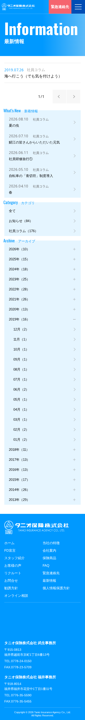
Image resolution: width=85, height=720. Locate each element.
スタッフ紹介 (14, 558)
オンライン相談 (16, 595)
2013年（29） (19, 500)
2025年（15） (19, 259)
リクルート (12, 573)
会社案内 (49, 550)
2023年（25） (19, 279)
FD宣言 (10, 550)
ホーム (9, 543)
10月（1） (21, 349)
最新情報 (49, 580)
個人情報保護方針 (56, 588)
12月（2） (21, 329)
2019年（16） (19, 319)
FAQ (46, 565)
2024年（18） (19, 269)
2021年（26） (19, 299)
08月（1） (21, 369)
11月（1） (21, 339)
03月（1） (21, 419)
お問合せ (11, 580)
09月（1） (21, 359)
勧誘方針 (11, 588)
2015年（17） (19, 480)
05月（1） (21, 399)
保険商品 (49, 558)
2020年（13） (19, 309)
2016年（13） (19, 469)
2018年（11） (19, 449)
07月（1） (21, 379)
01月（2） (21, 439)
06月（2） (21, 389)
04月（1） (21, 409)
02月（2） (21, 429)
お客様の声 (12, 565)
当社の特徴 (51, 543)
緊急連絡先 (51, 573)
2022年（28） (19, 289)
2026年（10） (19, 249)
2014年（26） (19, 490)
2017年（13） (19, 459)
